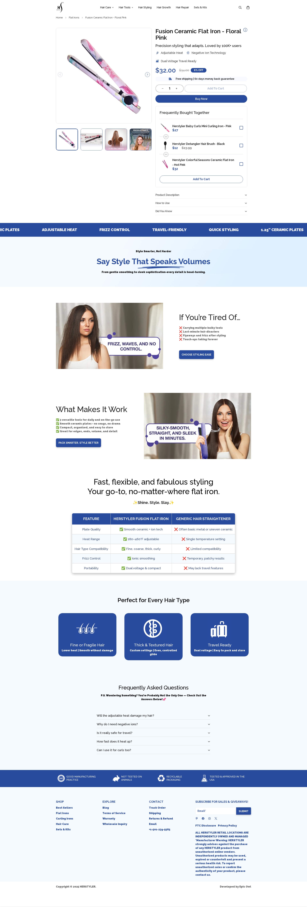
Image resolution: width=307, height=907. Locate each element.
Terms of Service (114, 813)
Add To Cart (201, 179)
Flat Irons (74, 17)
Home (59, 17)
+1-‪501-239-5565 (159, 829)
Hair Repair (182, 7)
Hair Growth (164, 7)
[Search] (240, 7)
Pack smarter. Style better (78, 442)
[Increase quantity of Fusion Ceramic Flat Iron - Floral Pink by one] (176, 88)
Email (153, 824)
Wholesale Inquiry (114, 824)
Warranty (108, 818)
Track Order (157, 807)
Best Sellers (64, 807)
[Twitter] (216, 818)
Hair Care (105, 7)
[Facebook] (203, 818)
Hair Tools (124, 7)
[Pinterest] (196, 818)
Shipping (155, 813)
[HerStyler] (60, 7)
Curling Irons (64, 818)
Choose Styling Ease (196, 354)
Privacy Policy (227, 825)
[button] (248, 7)
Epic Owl (245, 886)
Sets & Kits (200, 7)
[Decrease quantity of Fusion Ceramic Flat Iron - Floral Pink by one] (162, 88)
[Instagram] (209, 818)
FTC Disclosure (205, 825)
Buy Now (201, 98)
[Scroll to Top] (300, 889)
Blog (105, 807)
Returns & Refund (161, 818)
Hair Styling (145, 7)
